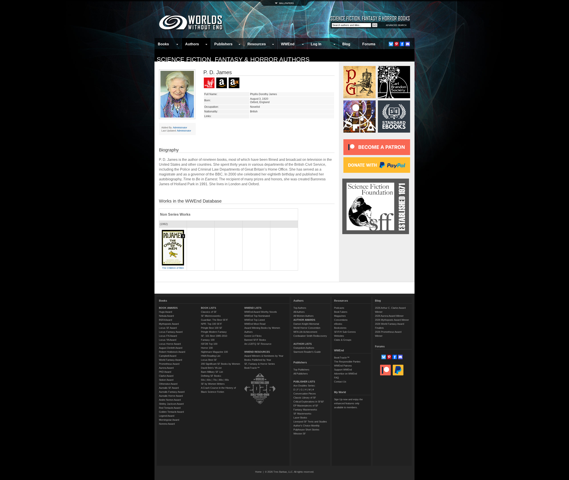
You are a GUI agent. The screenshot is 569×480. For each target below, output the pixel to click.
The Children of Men (173, 268)
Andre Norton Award (170, 399)
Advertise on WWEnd (345, 373)
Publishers (223, 44)
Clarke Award (166, 375)
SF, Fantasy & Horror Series (259, 363)
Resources (256, 44)
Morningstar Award (169, 419)
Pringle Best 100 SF (211, 328)
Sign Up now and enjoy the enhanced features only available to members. (348, 403)
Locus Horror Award (170, 344)
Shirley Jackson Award (171, 403)
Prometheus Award (169, 363)
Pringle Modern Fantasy (214, 332)
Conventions (341, 320)
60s (209, 379)
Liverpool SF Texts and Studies (310, 421)
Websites (339, 336)
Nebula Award (166, 316)
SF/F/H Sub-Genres (345, 332)
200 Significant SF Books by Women (220, 363)
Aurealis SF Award (169, 387)
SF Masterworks (302, 413)
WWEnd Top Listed (254, 320)
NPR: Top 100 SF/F (211, 324)
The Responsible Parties (347, 361)
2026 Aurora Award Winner (389, 316)
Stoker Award (166, 379)
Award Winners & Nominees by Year (263, 356)
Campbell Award (167, 356)
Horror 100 (207, 348)
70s (215, 379)
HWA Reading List (210, 356)
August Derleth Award (170, 348)
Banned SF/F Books (255, 340)
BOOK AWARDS (168, 308)
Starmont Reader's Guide (307, 352)
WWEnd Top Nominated (257, 316)
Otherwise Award (168, 383)
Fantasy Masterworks (305, 409)
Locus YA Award (167, 340)
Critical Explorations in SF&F (308, 401)
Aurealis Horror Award (171, 395)
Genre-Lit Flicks (253, 336)
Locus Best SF (209, 360)
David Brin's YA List (211, 367)
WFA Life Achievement (305, 332)
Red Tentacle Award (169, 407)
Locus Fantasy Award (170, 332)
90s (227, 379)
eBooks (338, 324)
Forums (368, 44)
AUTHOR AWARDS (304, 320)
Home (258, 471)
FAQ (336, 377)
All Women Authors (303, 316)
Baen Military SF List (212, 371)
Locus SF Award (168, 328)
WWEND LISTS (252, 308)
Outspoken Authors (303, 348)
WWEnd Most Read (254, 324)
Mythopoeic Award (169, 324)
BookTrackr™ (252, 367)
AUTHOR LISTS (302, 344)
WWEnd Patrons (343, 365)
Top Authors (299, 308)
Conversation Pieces (304, 393)
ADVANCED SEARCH (396, 25)
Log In (316, 44)
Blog (346, 44)
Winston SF (299, 433)
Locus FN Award (168, 336)
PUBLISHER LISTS (304, 381)
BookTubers (340, 312)
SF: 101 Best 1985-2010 (214, 336)
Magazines (340, 316)
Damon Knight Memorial (306, 324)
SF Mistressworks (211, 316)
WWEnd (288, 44)
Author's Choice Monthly (306, 425)
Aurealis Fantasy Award (171, 391)
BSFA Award (165, 320)
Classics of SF (209, 312)
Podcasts (339, 308)
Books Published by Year (257, 360)
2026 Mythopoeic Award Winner (392, 320)
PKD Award (165, 371)
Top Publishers (301, 369)
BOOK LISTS (208, 308)
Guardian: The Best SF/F (214, 320)
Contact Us (340, 381)
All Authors (299, 312)
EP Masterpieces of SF (305, 405)
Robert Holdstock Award (172, 352)
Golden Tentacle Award (171, 411)
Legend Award (166, 415)
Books (163, 44)
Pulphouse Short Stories (306, 429)
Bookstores (340, 328)
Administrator (180, 127)
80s (221, 379)
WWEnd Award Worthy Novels (260, 312)
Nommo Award (167, 423)
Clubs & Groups (342, 340)
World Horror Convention (306, 328)
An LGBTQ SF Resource (257, 344)
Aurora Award (166, 367)
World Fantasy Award (170, 360)
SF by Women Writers (213, 383)
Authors (192, 44)
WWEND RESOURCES (257, 352)
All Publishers (300, 373)
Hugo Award (165, 312)
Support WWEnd (343, 369)
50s (203, 379)
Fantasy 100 (207, 340)
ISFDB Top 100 (209, 344)
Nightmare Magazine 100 (214, 352)
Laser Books (300, 417)
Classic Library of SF (304, 397)
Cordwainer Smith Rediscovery (310, 336)
